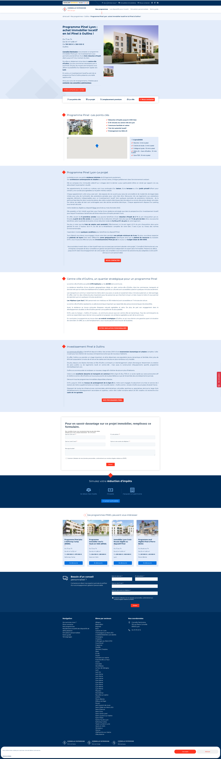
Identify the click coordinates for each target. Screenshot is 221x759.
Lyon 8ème (99, 686)
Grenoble (98, 664)
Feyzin (97, 655)
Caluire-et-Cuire (100, 631)
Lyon (97, 670)
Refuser (207, 751)
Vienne (97, 730)
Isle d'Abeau (99, 666)
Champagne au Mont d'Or (104, 633)
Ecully (97, 653)
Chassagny (99, 637)
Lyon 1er (98, 672)
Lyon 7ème (99, 684)
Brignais (98, 626)
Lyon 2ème (99, 674)
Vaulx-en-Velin (100, 726)
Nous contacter (145, 3)
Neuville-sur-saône (101, 695)
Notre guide (67, 635)
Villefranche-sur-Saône (103, 732)
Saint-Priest (99, 718)
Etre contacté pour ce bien (74, 90)
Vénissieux (99, 728)
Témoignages (67, 637)
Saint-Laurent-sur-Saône (103, 716)
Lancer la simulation (111, 501)
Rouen (97, 703)
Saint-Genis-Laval (101, 713)
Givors (97, 662)
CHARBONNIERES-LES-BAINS (105, 635)
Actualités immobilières (128, 3)
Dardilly (98, 647)
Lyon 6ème (99, 682)
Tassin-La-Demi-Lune (102, 724)
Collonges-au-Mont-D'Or (103, 641)
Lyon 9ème (99, 689)
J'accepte (185, 751)
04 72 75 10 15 (136, 630)
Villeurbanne (99, 734)
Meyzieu (98, 691)
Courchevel (99, 643)
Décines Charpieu (101, 649)
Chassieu (98, 639)
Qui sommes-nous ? (110, 3)
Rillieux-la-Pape (100, 701)
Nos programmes (77, 16)
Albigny (98, 622)
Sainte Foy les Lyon (102, 720)
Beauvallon (99, 624)
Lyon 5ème (99, 680)
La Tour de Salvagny (102, 668)
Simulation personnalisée (71, 633)
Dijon (97, 651)
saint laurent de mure (102, 705)
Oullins (86, 16)
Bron (97, 628)
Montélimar (99, 693)
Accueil (66, 16)
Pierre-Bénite (100, 699)
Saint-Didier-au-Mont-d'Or (104, 707)
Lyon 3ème (99, 676)
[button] (76, 2)
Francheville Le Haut (102, 660)
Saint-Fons (99, 711)
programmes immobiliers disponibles (93, 379)
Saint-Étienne (100, 709)
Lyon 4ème (99, 678)
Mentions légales (7, 756)
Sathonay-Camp (101, 722)
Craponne (98, 645)
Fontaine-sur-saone (102, 657)
